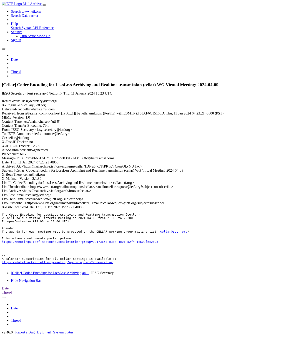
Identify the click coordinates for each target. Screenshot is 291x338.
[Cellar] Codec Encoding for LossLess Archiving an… (50, 273)
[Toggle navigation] (44, 5)
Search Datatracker (24, 15)
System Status (63, 332)
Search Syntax (21, 28)
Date (14, 59)
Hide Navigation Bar (26, 280)
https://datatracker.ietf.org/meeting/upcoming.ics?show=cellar (57, 262)
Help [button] (14, 24)
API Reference (43, 28)
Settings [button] (16, 32)
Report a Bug (25, 332)
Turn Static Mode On (35, 36)
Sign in (16, 40)
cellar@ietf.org (173, 231)
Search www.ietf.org (26, 11)
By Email (44, 332)
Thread (16, 72)
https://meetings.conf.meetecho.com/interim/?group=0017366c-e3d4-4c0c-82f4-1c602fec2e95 (80, 241)
